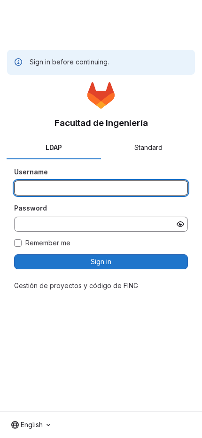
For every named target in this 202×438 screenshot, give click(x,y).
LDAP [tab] (54, 147)
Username (31, 172)
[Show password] (180, 224)
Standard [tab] (148, 147)
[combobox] (30, 424)
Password (30, 208)
